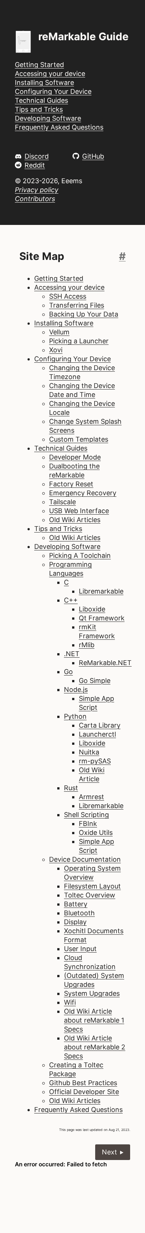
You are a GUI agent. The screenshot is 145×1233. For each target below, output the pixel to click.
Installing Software (44, 82)
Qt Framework (102, 618)
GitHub (93, 156)
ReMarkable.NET (105, 663)
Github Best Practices (83, 1083)
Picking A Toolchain (80, 555)
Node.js (76, 689)
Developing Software (48, 118)
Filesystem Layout (92, 886)
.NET (72, 654)
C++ (71, 600)
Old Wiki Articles (74, 520)
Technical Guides (41, 100)
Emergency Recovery (82, 493)
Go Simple (94, 680)
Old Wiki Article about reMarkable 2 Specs (94, 1047)
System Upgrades (92, 993)
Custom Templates (78, 439)
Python (75, 716)
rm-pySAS (95, 761)
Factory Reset (71, 484)
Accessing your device (50, 73)
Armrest (91, 797)
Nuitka (89, 752)
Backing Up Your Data (83, 314)
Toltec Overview (89, 895)
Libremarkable (101, 591)
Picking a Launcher (79, 341)
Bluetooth (79, 913)
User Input (80, 949)
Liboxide (92, 609)
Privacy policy (36, 190)
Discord (37, 156)
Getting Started (39, 65)
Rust (71, 788)
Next (109, 1152)
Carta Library (99, 725)
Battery (75, 904)
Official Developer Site (84, 1092)
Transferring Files (76, 305)
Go (68, 672)
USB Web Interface (79, 511)
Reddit (35, 165)
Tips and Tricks (39, 109)
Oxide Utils (96, 832)
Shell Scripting (86, 815)
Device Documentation (85, 859)
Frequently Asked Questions (59, 127)
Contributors (35, 199)
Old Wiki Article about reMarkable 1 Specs (94, 1020)
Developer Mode (75, 457)
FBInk (88, 823)
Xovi (55, 350)
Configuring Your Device (53, 91)
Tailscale (62, 502)
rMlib (86, 645)
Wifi (70, 1002)
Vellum (59, 332)
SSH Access (67, 296)
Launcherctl (97, 734)
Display (75, 922)
